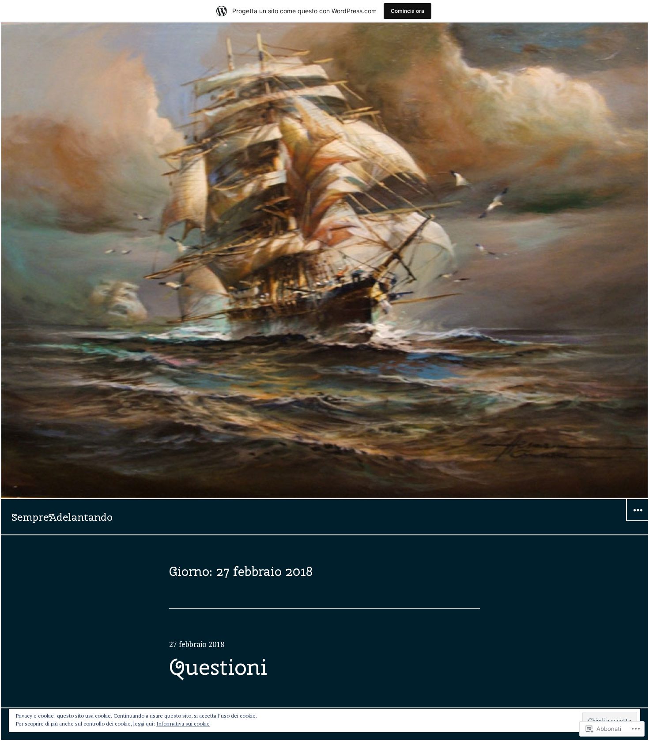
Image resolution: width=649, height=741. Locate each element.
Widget (637, 520)
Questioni (218, 666)
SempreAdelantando (62, 517)
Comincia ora (407, 11)
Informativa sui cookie (183, 723)
